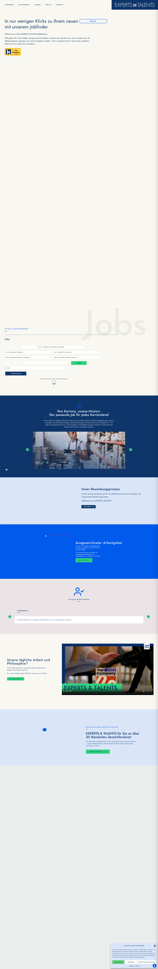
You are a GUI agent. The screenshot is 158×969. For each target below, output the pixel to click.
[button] (155, 946)
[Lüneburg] (44, 730)
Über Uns (48, 5)
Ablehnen (131, 962)
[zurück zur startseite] (134, 5)
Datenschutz (131, 966)
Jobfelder (37, 5)
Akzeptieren (118, 962)
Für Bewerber (9, 5)
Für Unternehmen (23, 5)
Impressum (137, 966)
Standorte (59, 5)
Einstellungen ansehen (147, 962)
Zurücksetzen (16, 373)
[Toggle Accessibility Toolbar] (154, 966)
